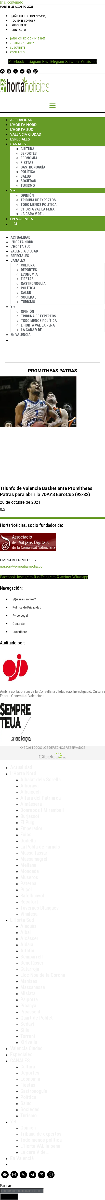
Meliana (28, 865)
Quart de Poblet (36, 1018)
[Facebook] (2, 71)
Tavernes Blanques (39, 908)
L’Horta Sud (21, 129)
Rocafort (29, 902)
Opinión (27, 195)
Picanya (28, 1006)
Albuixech (30, 792)
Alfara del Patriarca (40, 798)
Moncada (29, 871)
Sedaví (27, 1024)
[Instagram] (9, 71)
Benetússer (32, 963)
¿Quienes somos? (23, 20)
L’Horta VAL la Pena (38, 209)
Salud (26, 176)
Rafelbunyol (32, 896)
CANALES (20, 1060)
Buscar (15, 223)
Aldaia (26, 944)
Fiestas (27, 163)
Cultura (27, 149)
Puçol (26, 889)
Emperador (31, 828)
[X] (29, 71)
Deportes (29, 153)
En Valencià (21, 218)
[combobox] (22, 1190)
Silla (24, 1030)
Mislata (27, 993)
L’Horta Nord (23, 124)
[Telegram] (22, 71)
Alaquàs (28, 926)
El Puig (27, 822)
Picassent (30, 1012)
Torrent (27, 1036)
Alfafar (27, 951)
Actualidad (21, 119)
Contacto (18, 30)
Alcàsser (29, 938)
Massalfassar (33, 853)
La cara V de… (32, 214)
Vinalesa (28, 914)
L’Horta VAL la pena (40, 1146)
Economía (29, 158)
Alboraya (29, 786)
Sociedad (28, 181)
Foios (25, 834)
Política (28, 172)
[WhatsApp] (35, 71)
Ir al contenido (11, 2)
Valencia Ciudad (25, 134)
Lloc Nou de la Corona (42, 975)
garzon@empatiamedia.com (23, 566)
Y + (13, 190)
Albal (25, 932)
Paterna (28, 883)
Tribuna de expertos (38, 200)
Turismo (28, 185)
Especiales (20, 139)
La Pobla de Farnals (40, 847)
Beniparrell (31, 957)
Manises (28, 981)
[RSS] (15, 71)
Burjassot (30, 816)
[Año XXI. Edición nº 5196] (28, 16)
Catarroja (29, 969)
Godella (28, 841)
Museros (29, 877)
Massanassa (32, 987)
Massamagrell (34, 859)
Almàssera (31, 804)
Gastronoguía (33, 167)
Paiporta (29, 999)
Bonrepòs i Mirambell (42, 810)
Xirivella (28, 1042)
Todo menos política (39, 205)
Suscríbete (19, 25)
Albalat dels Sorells (40, 780)
